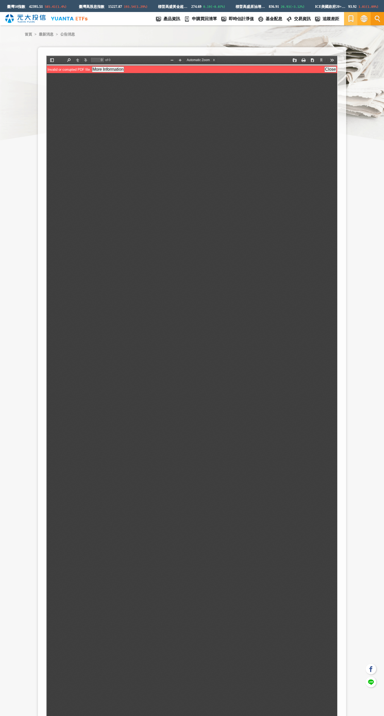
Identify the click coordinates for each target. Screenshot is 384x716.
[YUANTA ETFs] (69, 18)
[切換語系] (364, 18)
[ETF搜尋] (377, 18)
